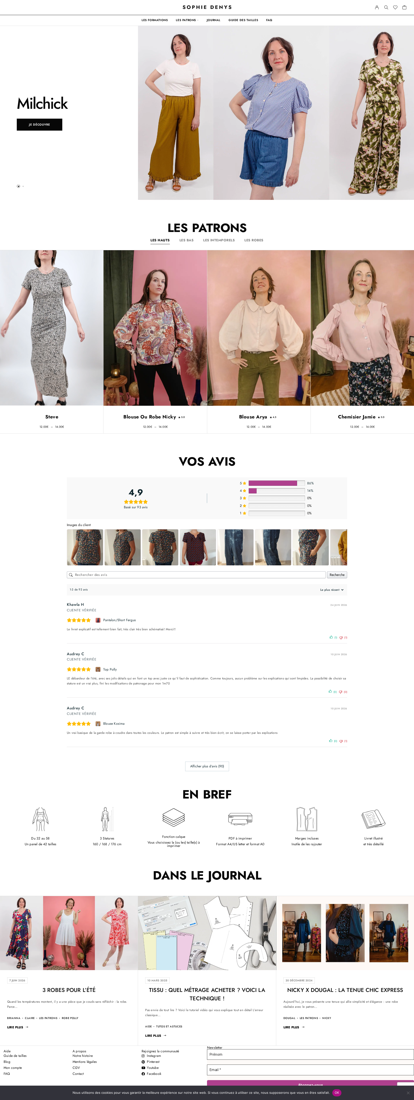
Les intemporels (219, 240)
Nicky (326, 1018)
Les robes (253, 240)
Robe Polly (70, 1018)
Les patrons (186, 20)
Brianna (14, 1018)
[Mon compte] (377, 7)
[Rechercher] (386, 7)
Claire (30, 1018)
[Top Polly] (99, 669)
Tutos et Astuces (169, 1026)
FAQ (269, 20)
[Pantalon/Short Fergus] (99, 620)
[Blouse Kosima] (99, 723)
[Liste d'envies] (395, 8)
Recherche (337, 574)
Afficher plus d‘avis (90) (207, 766)
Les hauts (160, 240)
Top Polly (110, 669)
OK (337, 1092)
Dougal (289, 1018)
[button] (18, 186)
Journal (213, 20)
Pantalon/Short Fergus (119, 620)
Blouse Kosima (114, 723)
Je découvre (39, 124)
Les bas (186, 240)
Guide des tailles (243, 20)
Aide (148, 1026)
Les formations (155, 20)
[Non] (408, 1092)
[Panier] (404, 8)
